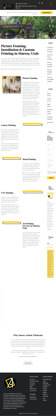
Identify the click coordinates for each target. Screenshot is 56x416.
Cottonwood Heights (46, 386)
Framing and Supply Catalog (50, 79)
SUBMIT (51, 177)
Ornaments (6, 319)
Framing (10, 12)
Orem (44, 381)
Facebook (39, 3)
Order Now (33, 388)
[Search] (51, 3)
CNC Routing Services (8, 321)
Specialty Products (8, 316)
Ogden (45, 392)
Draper (45, 390)
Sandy (45, 388)
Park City (45, 396)
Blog (31, 387)
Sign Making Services (8, 324)
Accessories (33, 399)
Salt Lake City (47, 379)
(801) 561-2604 (22, 3)
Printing (15, 12)
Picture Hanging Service (49, 72)
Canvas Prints (6, 307)
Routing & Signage (21, 12)
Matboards (33, 397)
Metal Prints (6, 304)
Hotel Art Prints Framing (50, 57)
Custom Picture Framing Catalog (34, 383)
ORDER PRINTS (47, 12)
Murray (45, 394)
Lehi (44, 398)
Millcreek (45, 383)
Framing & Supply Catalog (31, 12)
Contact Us (28, 363)
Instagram (42, 3)
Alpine (45, 400)
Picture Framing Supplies (49, 64)
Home (7, 12)
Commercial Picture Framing (50, 49)
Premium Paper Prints (50, 112)
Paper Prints (6, 310)
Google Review (50, 245)
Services (32, 379)
